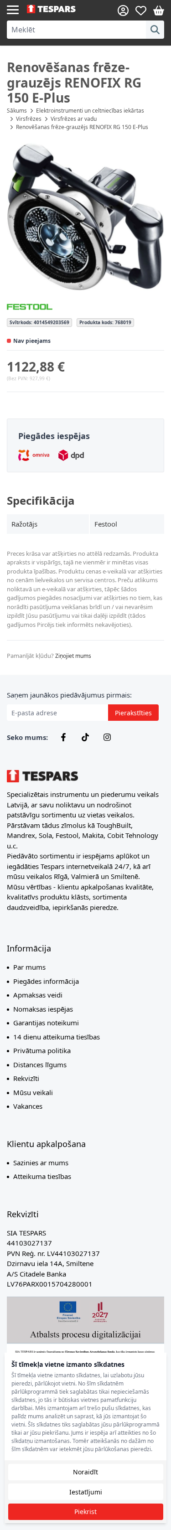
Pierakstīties (133, 712)
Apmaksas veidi (37, 994)
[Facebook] (63, 737)
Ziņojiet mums (73, 656)
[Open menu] (13, 9)
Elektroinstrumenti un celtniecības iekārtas (90, 110)
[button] (85, 216)
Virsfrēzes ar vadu (74, 119)
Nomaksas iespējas (43, 1008)
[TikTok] (85, 737)
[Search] (155, 30)
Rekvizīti (26, 1078)
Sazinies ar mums (40, 1162)
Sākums (17, 110)
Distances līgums (40, 1064)
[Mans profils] (123, 10)
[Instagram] (107, 737)
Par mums (29, 967)
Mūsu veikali (33, 1092)
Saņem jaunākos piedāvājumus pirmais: (69, 694)
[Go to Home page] (56, 9)
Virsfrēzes (28, 119)
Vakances (27, 1106)
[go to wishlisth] (140, 10)
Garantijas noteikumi (46, 1022)
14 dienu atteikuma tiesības (56, 1036)
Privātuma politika (42, 1050)
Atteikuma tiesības (42, 1176)
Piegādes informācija (46, 981)
